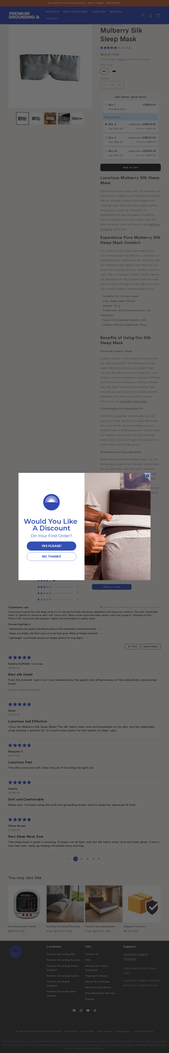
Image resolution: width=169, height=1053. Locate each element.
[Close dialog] (147, 475)
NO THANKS (51, 556)
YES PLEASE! (51, 546)
